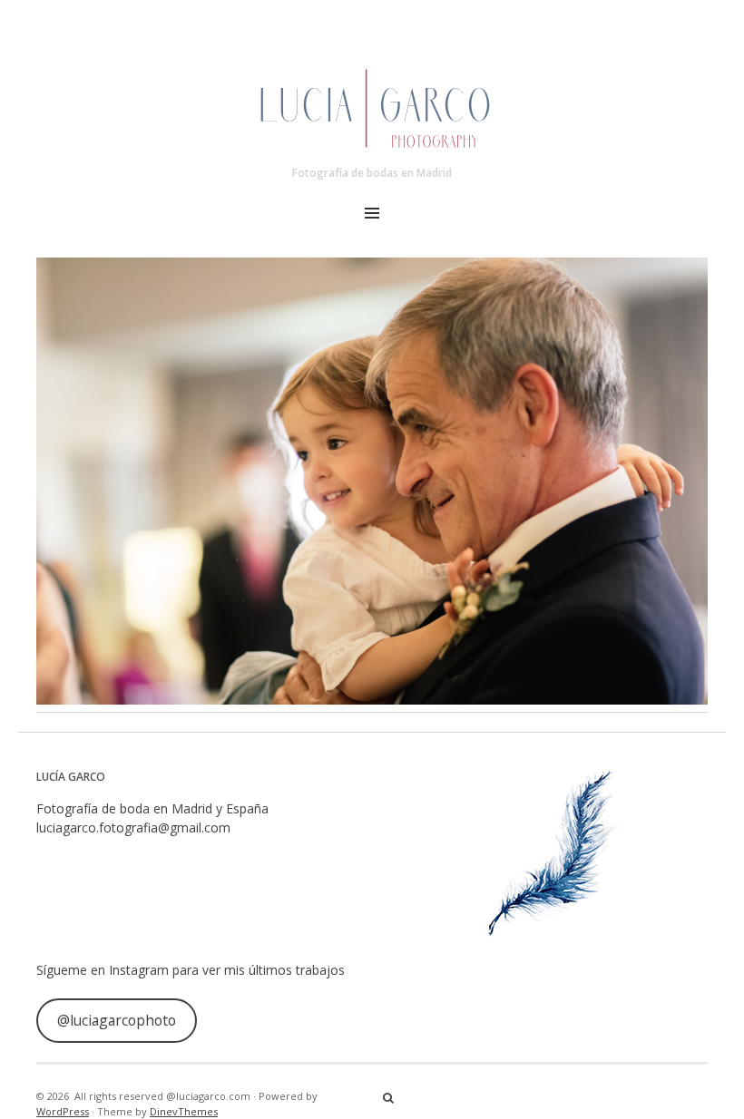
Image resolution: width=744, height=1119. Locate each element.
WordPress (62, 1111)
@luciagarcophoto (116, 1020)
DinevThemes (184, 1111)
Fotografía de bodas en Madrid (372, 172)
